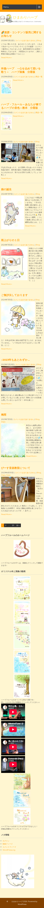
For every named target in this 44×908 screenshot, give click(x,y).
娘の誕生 (6, 189)
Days (3, 422)
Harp (8, 475)
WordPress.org (9, 850)
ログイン (6, 841)
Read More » (6, 57)
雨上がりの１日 (10, 240)
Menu (6, 7)
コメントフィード (9, 847)
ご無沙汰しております (14, 295)
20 (13, 525)
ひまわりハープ (22, 17)
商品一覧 (39, 77)
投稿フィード (8, 844)
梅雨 (3, 414)
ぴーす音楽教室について (15, 467)
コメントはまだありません (25, 40)
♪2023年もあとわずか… (15, 359)
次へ (18, 525)
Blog (39, 40)
